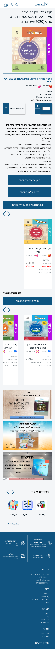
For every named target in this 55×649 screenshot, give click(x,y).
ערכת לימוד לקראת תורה (41, 599)
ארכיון (48, 613)
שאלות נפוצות (45, 633)
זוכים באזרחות (45, 622)
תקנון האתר (45, 636)
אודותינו (47, 593)
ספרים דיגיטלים (44, 619)
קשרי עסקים (45, 596)
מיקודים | (33, 12)
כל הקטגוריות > (12, 523)
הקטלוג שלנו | (45, 12)
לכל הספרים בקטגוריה (12, 293)
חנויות (48, 602)
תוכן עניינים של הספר (29, 180)
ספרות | (24, 12)
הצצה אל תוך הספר (29, 192)
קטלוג (48, 616)
